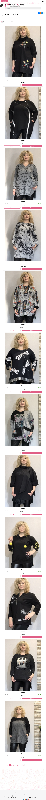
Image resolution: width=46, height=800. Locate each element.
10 (21, 765)
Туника (23, 79)
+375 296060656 (11, 799)
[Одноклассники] (40, 13)
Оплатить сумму (4, 1)
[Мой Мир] (42, 13)
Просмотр (32, 85)
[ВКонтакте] (39, 13)
